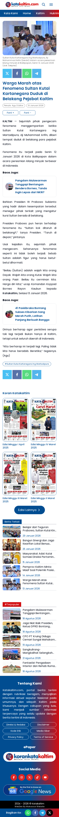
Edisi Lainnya (27, 510)
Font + (10, 112)
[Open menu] (51, 4)
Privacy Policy (15, 737)
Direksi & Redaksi (15, 724)
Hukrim (54, 13)
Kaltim (40, 13)
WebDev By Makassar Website (29, 806)
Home (27, 13)
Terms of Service (43, 737)
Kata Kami (11, 13)
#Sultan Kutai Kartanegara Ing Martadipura (27, 363)
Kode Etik (16, 730)
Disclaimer (43, 724)
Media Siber (43, 730)
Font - (27, 112)
